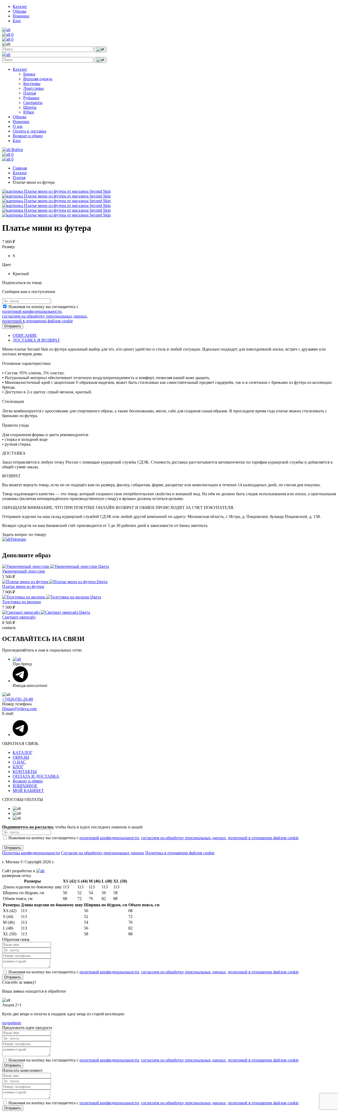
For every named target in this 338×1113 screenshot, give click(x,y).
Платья (29, 93)
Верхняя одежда (37, 79)
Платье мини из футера (23, 586)
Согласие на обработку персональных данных (102, 853)
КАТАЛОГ (22, 752)
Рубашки (31, 98)
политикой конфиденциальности (32, 311)
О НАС (19, 762)
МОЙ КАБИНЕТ (28, 790)
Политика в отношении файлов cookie (179, 853)
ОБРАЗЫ (21, 757)
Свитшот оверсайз (18, 617)
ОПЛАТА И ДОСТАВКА (36, 776)
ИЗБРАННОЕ (25, 786)
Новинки (21, 16)
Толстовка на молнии (21, 602)
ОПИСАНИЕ (25, 335)
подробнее (11, 1023)
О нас (18, 126)
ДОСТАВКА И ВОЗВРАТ (36, 340)
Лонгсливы (33, 88)
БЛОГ (18, 767)
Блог (17, 20)
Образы (19, 11)
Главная (20, 168)
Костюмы (31, 83)
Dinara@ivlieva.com (19, 708)
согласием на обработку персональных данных (44, 316)
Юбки (28, 112)
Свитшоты (33, 102)
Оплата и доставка (29, 131)
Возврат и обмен (28, 136)
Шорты (29, 107)
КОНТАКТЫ (25, 771)
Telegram (18, 539)
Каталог (20, 6)
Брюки (29, 74)
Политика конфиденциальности (31, 853)
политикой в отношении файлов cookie (37, 321)
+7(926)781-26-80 (17, 699)
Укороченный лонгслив (23, 571)
